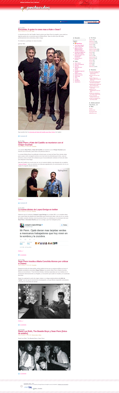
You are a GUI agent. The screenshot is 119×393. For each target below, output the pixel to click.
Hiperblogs (79, 43)
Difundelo (77, 65)
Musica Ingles (35, 334)
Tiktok (76, 77)
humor (91, 44)
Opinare (76, 69)
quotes (91, 61)
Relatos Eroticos (78, 73)
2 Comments (23, 255)
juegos (91, 46)
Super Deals (77, 76)
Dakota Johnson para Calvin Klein (94, 87)
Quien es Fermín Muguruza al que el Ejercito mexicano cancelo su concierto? (79, 49)
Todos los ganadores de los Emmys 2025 (95, 99)
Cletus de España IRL (79, 64)
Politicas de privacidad (63, 384)
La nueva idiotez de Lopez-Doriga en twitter (38, 209)
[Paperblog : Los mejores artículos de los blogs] (28, 388)
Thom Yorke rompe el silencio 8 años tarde (79, 46)
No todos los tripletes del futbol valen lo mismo (80, 53)
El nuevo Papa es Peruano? (78, 59)
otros (33, 31)
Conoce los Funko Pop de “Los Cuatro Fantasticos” (79, 55)
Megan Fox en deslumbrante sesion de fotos (95, 90)
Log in (91, 108)
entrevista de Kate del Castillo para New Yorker (42, 132)
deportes (92, 41)
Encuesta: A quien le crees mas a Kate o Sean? (39, 29)
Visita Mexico (77, 81)
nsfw (91, 52)
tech (91, 65)
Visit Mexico (77, 80)
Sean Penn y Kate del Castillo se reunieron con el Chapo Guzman (40, 143)
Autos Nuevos (78, 63)
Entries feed (92, 110)
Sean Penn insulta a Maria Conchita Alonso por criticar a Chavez (43, 262)
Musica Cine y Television (37, 8)
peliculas (34, 211)
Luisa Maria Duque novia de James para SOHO (95, 82)
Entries (63, 21)
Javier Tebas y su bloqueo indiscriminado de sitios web (95, 79)
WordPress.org (93, 113)
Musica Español (93, 49)
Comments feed (93, 111)
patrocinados (92, 57)
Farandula (34, 146)
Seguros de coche (78, 74)
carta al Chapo (23, 164)
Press (91, 60)
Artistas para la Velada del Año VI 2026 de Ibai (95, 85)
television (92, 66)
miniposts (92, 47)
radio (91, 63)
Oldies (40, 334)
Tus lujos (77, 79)
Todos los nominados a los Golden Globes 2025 (95, 94)
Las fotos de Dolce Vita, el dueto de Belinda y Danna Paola (95, 72)
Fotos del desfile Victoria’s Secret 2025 (94, 96)
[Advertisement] (59, 16)
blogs (91, 39)
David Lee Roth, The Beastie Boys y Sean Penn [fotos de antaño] (42, 332)
